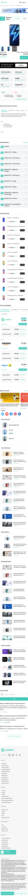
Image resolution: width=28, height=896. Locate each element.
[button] (7, 893)
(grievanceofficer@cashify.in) (7, 874)
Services (3, 760)
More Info (3, 834)
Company (3, 787)
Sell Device (3, 806)
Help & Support (4, 821)
